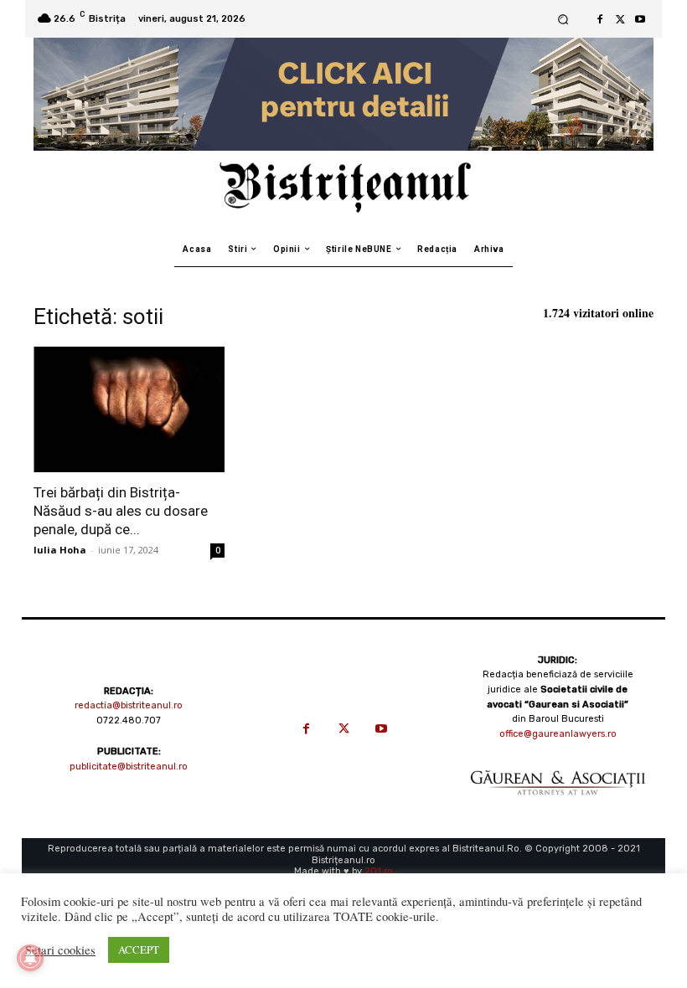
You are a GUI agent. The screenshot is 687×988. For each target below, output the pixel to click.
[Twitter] (620, 19)
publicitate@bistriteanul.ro (129, 766)
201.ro (378, 871)
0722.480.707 (128, 720)
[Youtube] (640, 19)
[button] (562, 19)
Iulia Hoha (60, 549)
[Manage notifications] (30, 957)
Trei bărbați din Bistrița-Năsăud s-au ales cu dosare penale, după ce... (121, 511)
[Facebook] (600, 19)
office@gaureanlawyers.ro (558, 733)
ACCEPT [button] (138, 949)
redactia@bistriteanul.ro (129, 705)
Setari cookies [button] (60, 950)
